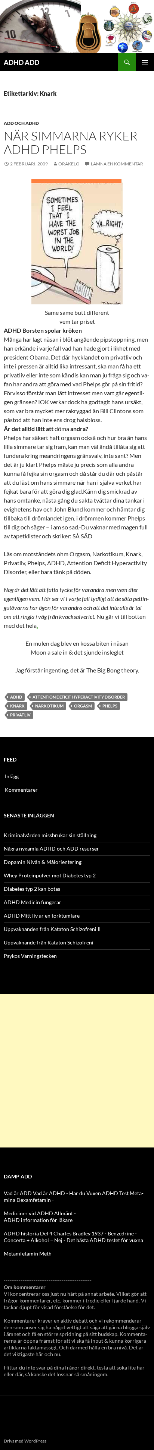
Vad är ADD (18, 1193)
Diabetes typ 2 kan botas (32, 889)
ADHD (16, 696)
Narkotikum (49, 705)
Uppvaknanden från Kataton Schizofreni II (52, 929)
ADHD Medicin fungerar (32, 902)
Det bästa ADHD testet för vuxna (105, 1240)
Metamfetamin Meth (28, 1253)
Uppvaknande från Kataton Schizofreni (48, 942)
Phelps (109, 705)
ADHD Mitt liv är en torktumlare (42, 915)
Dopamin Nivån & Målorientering (42, 862)
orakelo (69, 164)
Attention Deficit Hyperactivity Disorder (79, 696)
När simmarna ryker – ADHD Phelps (75, 142)
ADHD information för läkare (38, 1220)
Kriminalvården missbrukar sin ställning (50, 835)
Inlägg (12, 776)
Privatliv (20, 714)
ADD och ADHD (21, 123)
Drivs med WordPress (25, 1441)
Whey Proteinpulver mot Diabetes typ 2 (50, 875)
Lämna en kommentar (117, 164)
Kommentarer (21, 789)
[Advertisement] (77, 1070)
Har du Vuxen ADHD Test (99, 1193)
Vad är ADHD (49, 1193)
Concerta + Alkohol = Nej (33, 1240)
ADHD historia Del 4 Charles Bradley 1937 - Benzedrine (69, 1233)
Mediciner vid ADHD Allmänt (38, 1213)
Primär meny (145, 62)
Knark (17, 705)
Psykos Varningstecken (30, 956)
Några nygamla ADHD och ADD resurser (51, 848)
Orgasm (83, 705)
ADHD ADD (21, 62)
